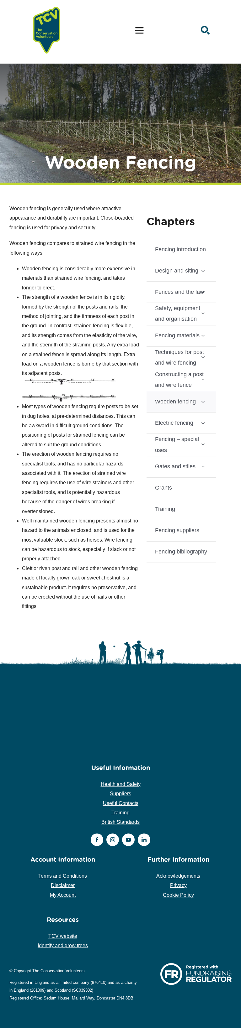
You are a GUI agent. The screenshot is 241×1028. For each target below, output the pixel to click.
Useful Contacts (120, 803)
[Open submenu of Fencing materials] (203, 335)
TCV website (62, 936)
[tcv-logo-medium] (46, 7)
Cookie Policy (178, 895)
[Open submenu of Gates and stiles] (203, 466)
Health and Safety (121, 784)
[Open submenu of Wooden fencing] (203, 401)
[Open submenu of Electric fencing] (203, 423)
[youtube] (128, 839)
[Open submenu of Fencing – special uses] (203, 444)
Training (120, 812)
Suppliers (120, 793)
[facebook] (97, 839)
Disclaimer (63, 885)
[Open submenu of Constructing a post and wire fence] (203, 379)
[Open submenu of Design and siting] (203, 270)
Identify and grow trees (63, 945)
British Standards (120, 822)
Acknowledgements (178, 876)
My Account (63, 895)
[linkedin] (144, 839)
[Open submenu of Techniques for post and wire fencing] (203, 357)
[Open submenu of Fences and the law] (203, 292)
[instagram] (112, 839)
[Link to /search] (205, 30)
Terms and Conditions (62, 876)
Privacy (178, 885)
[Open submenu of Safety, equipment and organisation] (203, 313)
